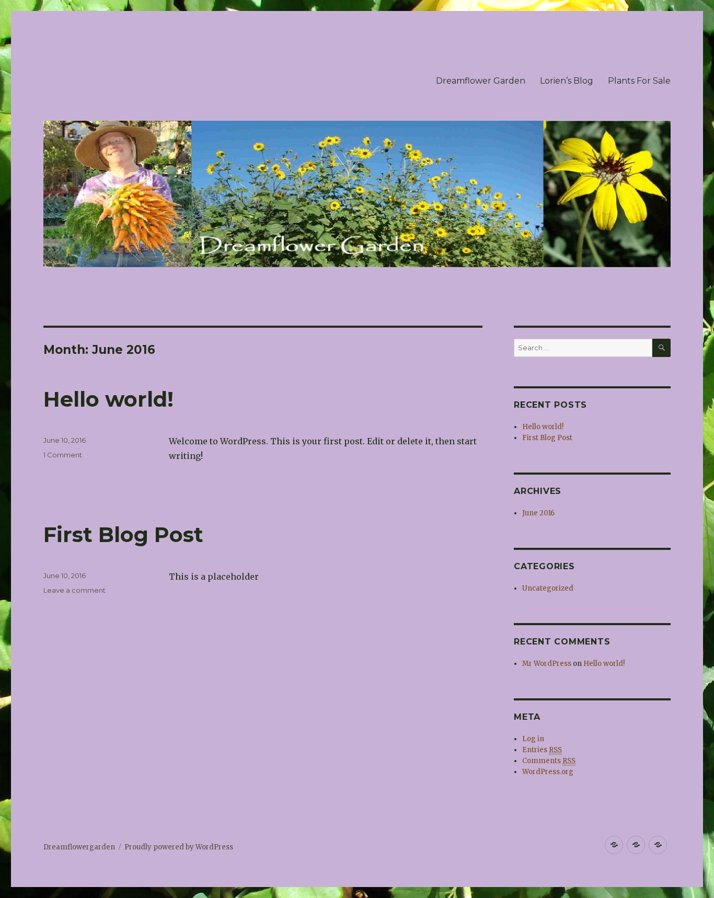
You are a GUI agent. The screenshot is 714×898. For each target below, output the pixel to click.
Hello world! (108, 399)
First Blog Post (123, 534)
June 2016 (538, 513)
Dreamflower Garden (480, 81)
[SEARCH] (661, 348)
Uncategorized (547, 588)
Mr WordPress (546, 663)
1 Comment (62, 455)
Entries (542, 749)
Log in (533, 738)
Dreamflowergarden (79, 847)
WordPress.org (547, 771)
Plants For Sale (639, 81)
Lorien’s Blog (566, 81)
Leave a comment (74, 590)
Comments (548, 760)
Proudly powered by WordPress (178, 847)
